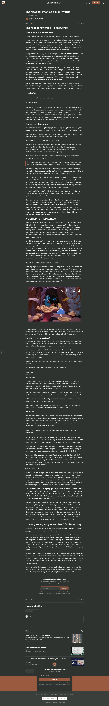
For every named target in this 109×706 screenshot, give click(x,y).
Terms (61, 694)
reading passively (64, 248)
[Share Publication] (89, 2)
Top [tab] (27, 631)
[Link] (23, 27)
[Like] (27, 23)
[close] (70, 662)
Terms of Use (62, 683)
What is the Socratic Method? (36, 648)
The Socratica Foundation (36, 18)
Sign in (104, 3)
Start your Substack (50, 698)
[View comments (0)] (30, 23)
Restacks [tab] (36, 611)
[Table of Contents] (2, 353)
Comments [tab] (29, 611)
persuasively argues (73, 241)
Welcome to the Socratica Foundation (39, 635)
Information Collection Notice (54, 684)
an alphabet (55, 485)
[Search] (85, 2)
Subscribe (96, 3)
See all (29, 671)
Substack (46, 702)
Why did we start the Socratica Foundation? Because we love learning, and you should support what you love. (47, 638)
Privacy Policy (66, 684)
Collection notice (68, 694)
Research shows (45, 232)
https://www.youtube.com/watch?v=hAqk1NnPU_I (43, 263)
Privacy (57, 694)
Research (28, 9)
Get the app (62, 698)
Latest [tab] (31, 631)
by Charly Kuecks (30, 650)
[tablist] (32, 611)
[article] (54, 639)
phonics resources (64, 561)
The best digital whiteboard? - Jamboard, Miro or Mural (45, 659)
